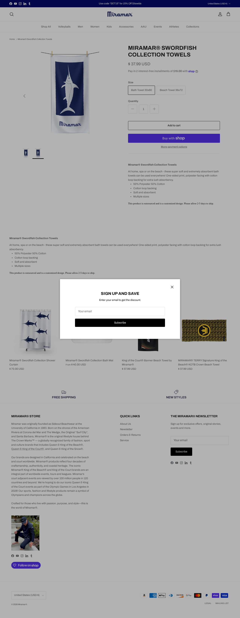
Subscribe (120, 322)
